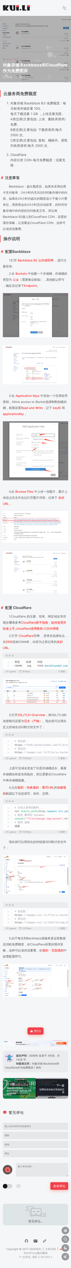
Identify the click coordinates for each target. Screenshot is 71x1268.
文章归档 (50, 1249)
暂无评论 (16, 1112)
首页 (8, 59)
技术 (16, 59)
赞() (37, 1031)
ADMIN (33, 1055)
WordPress (30, 1253)
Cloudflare (26, 636)
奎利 (38, 1249)
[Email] (35, 1241)
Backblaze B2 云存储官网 (35, 260)
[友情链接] (44, 1241)
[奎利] (16, 7)
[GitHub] (26, 1241)
